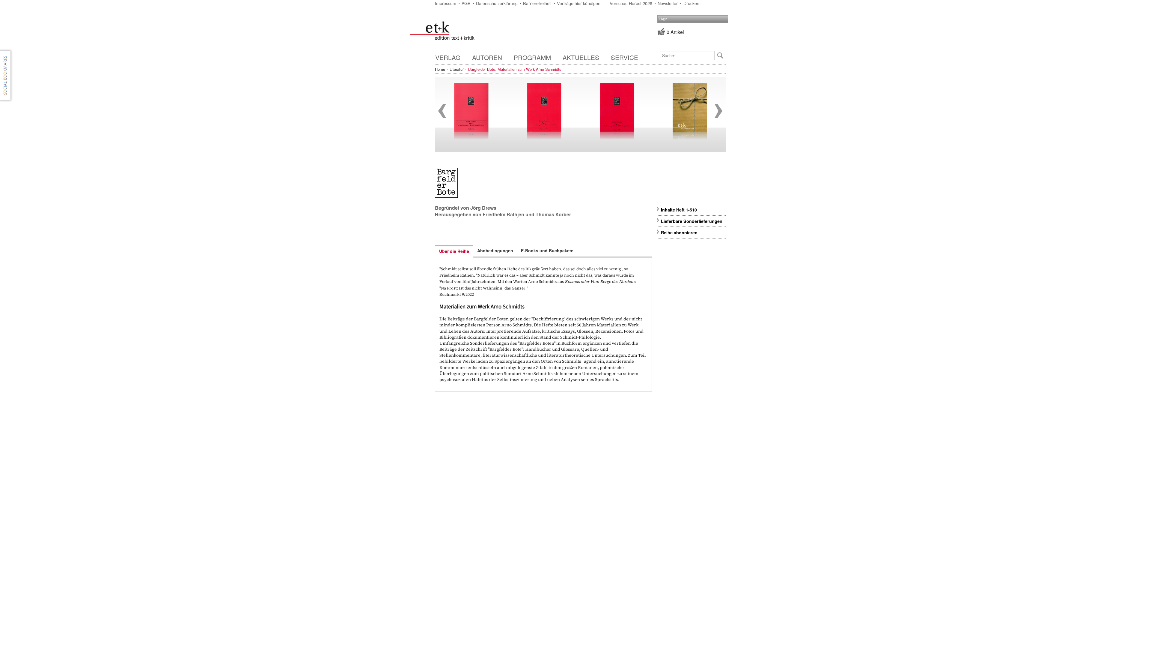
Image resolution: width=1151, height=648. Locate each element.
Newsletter (668, 3)
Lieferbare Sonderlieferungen (691, 221)
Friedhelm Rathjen (503, 214)
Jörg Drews (483, 207)
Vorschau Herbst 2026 (631, 3)
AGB (466, 3)
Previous (442, 111)
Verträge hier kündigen (578, 3)
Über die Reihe (454, 251)
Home (440, 69)
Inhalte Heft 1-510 (679, 210)
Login (663, 19)
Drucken (691, 3)
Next (718, 111)
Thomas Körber (553, 214)
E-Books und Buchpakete (547, 251)
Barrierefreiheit (537, 3)
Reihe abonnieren (679, 233)
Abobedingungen (495, 251)
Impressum (445, 3)
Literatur (457, 69)
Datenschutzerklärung (497, 3)
